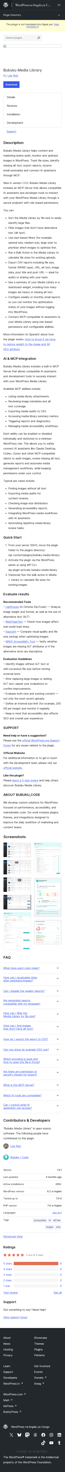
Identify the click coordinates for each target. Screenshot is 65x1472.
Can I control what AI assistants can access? (17, 1106)
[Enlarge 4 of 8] (26, 899)
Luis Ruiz (13, 75)
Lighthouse (12, 606)
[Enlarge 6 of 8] (57, 846)
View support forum (15, 1317)
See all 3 (57, 1212)
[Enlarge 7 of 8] (57, 882)
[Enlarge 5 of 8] (26, 916)
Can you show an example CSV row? (26, 1049)
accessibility (40, 1220)
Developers (10, 1377)
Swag (39, 1383)
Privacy (7, 1355)
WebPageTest (14, 621)
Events (38, 1372)
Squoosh (11, 631)
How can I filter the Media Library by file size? (19, 1015)
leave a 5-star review (25, 780)
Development (15, 122)
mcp (58, 1227)
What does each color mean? (21, 968)
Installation (13, 114)
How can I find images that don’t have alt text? (18, 1027)
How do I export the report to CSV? (25, 1039)
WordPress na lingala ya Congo (30, 1426)
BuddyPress (12, 1411)
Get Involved (42, 1366)
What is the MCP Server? (18, 1085)
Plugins (38, 1349)
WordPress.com (14, 1394)
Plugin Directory (12, 15)
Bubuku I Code (19, 1157)
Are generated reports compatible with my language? (21, 1002)
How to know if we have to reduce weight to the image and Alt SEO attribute (29, 344)
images (49, 1227)
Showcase (40, 1337)
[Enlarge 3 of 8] (26, 881)
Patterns (39, 1355)
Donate (40, 1377)
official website (12, 767)
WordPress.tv (13, 1383)
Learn (6, 1366)
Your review (10, 1292)
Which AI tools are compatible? (22, 1095)
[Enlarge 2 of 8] (26, 864)
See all (58, 1292)
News (6, 1343)
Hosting (8, 1349)
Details (11, 97)
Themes (39, 1343)
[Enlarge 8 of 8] (57, 924)
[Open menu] (59, 5)
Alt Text (56, 1220)
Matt (8, 1400)
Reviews (12, 105)
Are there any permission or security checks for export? (20, 1073)
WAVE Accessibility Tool (20, 641)
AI (50, 1220)
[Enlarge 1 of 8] (26, 846)
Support (11, 131)
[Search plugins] (38, 37)
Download (11, 84)
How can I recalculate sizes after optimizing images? (20, 979)
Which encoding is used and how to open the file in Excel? (21, 1060)
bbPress (10, 1406)
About (7, 1337)
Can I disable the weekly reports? (24, 991)
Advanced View (13, 1236)
